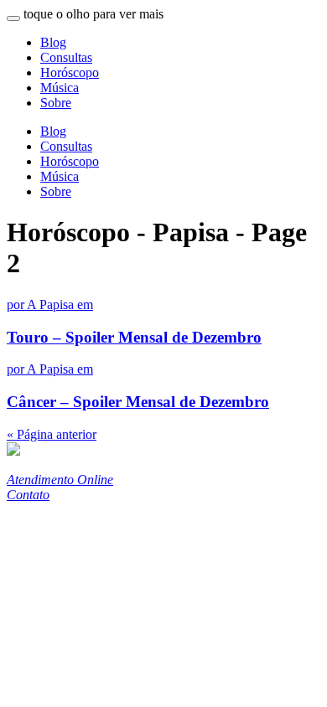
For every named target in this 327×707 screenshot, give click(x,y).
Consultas (66, 57)
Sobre (55, 102)
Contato (28, 495)
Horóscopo (69, 72)
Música (59, 87)
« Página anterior (51, 434)
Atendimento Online (60, 479)
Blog (53, 42)
